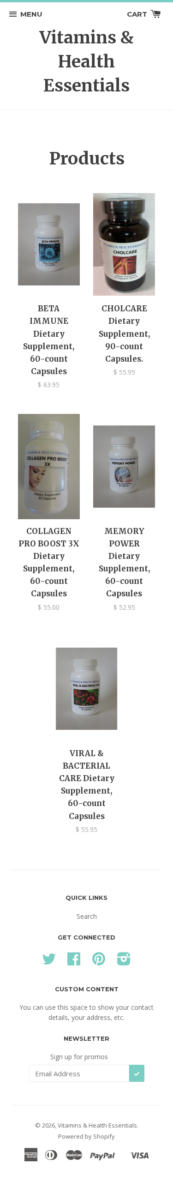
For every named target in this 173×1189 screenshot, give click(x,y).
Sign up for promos (79, 1056)
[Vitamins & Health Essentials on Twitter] (49, 962)
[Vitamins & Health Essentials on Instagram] (124, 962)
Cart (138, 14)
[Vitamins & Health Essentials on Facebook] (74, 962)
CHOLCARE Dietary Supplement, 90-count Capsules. (124, 333)
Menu (31, 14)
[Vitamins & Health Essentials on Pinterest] (99, 962)
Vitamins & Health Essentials (87, 61)
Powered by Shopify (86, 1136)
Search (87, 916)
